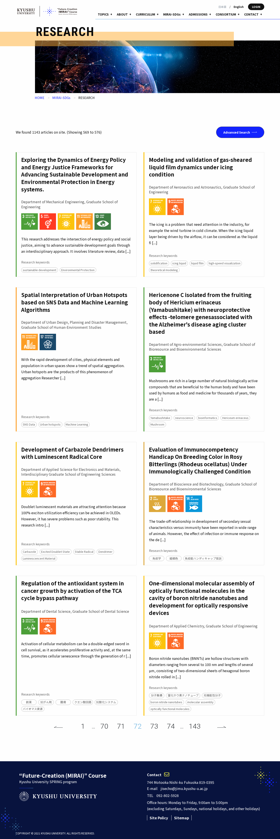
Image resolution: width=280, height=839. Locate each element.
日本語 (222, 7)
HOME (39, 97)
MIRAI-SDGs (61, 97)
